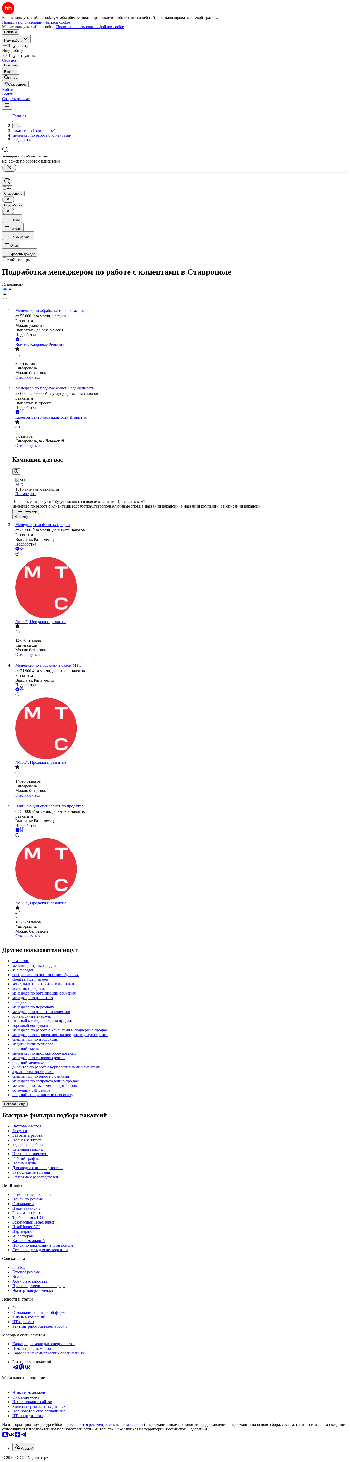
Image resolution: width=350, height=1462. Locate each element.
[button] (7, 89)
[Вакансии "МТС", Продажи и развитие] (180, 588)
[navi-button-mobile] (7, 105)
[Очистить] (9, 168)
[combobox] (25, 156)
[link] (10, 77)
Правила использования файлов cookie (90, 27)
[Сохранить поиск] (7, 181)
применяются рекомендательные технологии (103, 1424)
